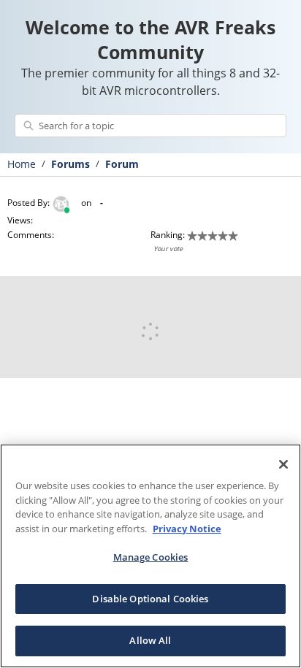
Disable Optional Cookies (150, 598)
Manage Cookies (150, 557)
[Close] (283, 464)
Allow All (150, 640)
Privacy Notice (187, 528)
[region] (150, 556)
